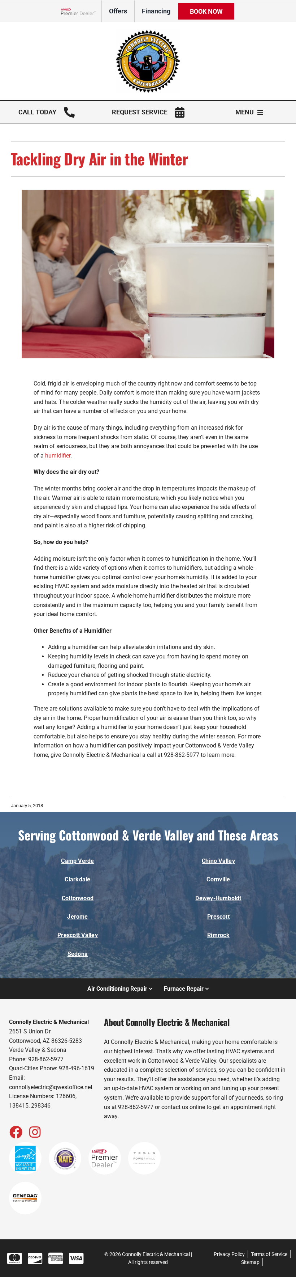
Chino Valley (218, 860)
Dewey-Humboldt (218, 898)
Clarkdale (77, 879)
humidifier (57, 455)
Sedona (78, 954)
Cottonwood (77, 898)
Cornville (218, 879)
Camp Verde (77, 860)
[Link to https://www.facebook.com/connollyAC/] (15, 1131)
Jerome (77, 916)
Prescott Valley (77, 935)
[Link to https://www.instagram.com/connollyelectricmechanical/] (35, 1131)
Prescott (218, 916)
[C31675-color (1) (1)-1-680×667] (148, 32)
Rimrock (218, 935)
